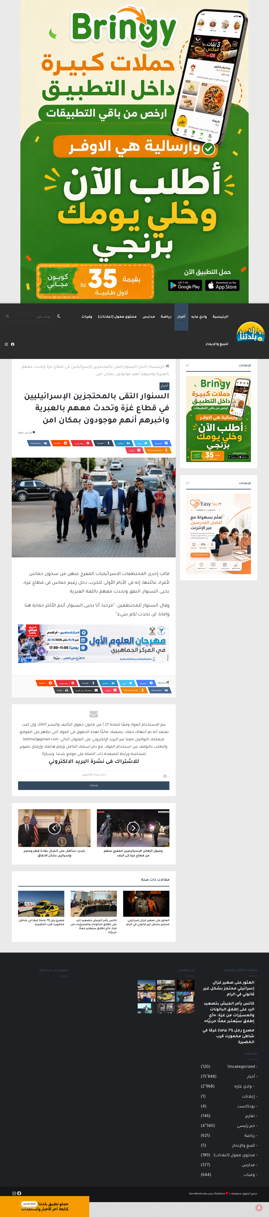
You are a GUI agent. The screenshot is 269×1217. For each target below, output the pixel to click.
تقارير (250, 1116)
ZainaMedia (196, 1194)
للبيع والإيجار (217, 344)
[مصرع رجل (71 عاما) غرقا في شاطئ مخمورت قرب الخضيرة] (41, 904)
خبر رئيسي (246, 1126)
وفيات (86, 317)
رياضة (166, 317)
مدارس (148, 317)
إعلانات (248, 1097)
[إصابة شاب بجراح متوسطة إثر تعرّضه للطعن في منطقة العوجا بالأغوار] (166, 997)
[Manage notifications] (259, 1207)
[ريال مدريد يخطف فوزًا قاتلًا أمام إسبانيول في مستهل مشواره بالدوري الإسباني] (166, 1008)
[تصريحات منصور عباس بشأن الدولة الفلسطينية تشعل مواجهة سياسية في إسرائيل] (147, 1008)
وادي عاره (199, 317)
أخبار (181, 317)
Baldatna (220, 1194)
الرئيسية (220, 317)
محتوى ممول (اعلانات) (117, 317)
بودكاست (246, 1106)
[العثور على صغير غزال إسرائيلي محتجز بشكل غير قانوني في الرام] (146, 904)
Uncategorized (241, 1067)
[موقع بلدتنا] (251, 331)
